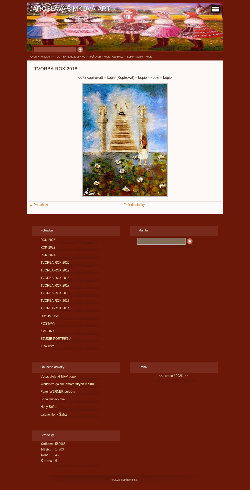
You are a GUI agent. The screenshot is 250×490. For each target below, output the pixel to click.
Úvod (33, 56)
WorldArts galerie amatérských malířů (67, 384)
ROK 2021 (48, 255)
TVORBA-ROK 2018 (67, 56)
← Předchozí (39, 205)
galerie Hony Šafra (54, 414)
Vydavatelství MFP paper (59, 376)
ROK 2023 (48, 240)
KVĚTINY (47, 331)
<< (161, 376)
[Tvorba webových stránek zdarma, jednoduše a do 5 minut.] (136, 480)
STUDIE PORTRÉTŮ (56, 338)
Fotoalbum (46, 56)
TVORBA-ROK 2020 (55, 262)
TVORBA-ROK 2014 (55, 308)
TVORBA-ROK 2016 (55, 293)
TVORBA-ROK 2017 (55, 285)
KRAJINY (47, 346)
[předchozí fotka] (42, 140)
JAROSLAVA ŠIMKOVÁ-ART (70, 8)
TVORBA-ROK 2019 (55, 270)
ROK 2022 (48, 247)
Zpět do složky (134, 205)
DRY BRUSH (50, 316)
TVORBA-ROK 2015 (55, 300)
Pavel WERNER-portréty (58, 391)
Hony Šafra (48, 407)
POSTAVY (48, 323)
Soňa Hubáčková (53, 399)
